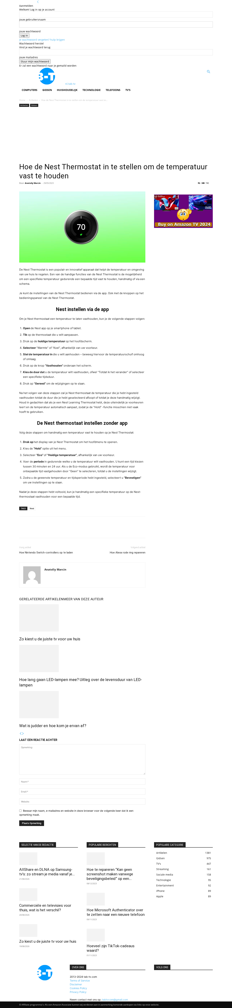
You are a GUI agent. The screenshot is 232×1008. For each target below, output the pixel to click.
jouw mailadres (28, 57)
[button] (208, 72)
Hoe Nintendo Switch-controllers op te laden (46, 552)
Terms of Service (80, 980)
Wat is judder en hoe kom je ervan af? (52, 725)
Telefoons (113, 90)
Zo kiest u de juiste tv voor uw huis (49, 639)
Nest (32, 508)
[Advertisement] (116, 135)
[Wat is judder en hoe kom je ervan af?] (82, 704)
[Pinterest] (39, 530)
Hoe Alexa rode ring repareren (127, 552)
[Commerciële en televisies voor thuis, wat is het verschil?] (48, 894)
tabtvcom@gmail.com (115, 999)
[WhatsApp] (47, 530)
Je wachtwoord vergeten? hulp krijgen (42, 39)
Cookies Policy (78, 988)
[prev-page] (20, 733)
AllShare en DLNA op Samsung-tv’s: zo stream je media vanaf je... (47, 871)
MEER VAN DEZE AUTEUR (83, 599)
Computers (29, 90)
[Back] (38, 2)
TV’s (127, 90)
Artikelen (33, 100)
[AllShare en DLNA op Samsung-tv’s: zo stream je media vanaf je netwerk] (48, 858)
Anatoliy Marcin (33, 183)
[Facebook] (22, 530)
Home (22, 100)
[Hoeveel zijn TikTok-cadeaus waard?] (116, 935)
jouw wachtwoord (30, 31)
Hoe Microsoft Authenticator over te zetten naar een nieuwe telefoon (116, 912)
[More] (56, 530)
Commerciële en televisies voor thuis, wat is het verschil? (45, 907)
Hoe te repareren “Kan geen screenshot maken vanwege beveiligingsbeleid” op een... (110, 874)
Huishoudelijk (67, 90)
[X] (31, 530)
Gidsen (47, 90)
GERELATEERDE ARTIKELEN (41, 599)
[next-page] (23, 733)
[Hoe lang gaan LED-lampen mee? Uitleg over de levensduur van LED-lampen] (82, 658)
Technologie (91, 90)
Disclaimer (76, 984)
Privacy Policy (78, 991)
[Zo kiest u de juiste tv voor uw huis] (82, 617)
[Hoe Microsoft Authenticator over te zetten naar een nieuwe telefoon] (116, 899)
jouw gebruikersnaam (32, 19)
